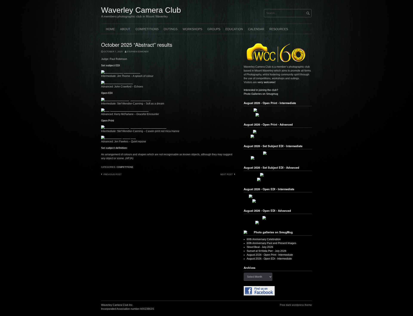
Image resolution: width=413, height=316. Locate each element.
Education (234, 29)
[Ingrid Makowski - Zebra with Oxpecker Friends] (278, 196)
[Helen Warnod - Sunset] (277, 217)
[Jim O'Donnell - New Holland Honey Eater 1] (278, 136)
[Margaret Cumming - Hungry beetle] (278, 114)
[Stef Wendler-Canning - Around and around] (278, 157)
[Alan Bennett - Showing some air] (278, 179)
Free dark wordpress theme (296, 305)
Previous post (112, 174)
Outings (170, 29)
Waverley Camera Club (141, 10)
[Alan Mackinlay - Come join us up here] (278, 110)
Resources (278, 29)
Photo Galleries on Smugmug (261, 93)
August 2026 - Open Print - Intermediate (270, 254)
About (125, 29)
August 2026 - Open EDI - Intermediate (269, 258)
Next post (226, 174)
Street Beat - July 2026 (260, 247)
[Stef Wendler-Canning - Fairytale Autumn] (278, 200)
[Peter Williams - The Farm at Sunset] (278, 222)
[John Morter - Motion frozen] (278, 174)
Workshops (192, 29)
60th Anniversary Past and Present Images (271, 243)
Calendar (256, 29)
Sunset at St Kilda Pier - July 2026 (266, 250)
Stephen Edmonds (138, 51)
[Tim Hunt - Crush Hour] (278, 153)
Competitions (147, 29)
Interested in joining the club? (261, 90)
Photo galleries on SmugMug (273, 232)
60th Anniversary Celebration (264, 239)
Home (110, 29)
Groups (213, 29)
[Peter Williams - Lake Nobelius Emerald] (278, 131)
